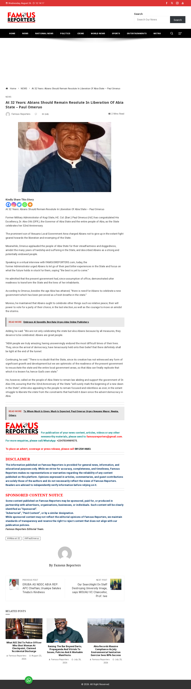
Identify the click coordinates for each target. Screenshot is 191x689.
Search (138, 13)
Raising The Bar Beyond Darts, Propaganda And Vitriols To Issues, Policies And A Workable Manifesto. (65, 651)
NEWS (8, 97)
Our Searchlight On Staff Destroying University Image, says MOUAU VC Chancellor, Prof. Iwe (89, 588)
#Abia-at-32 (14, 538)
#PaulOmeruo (32, 538)
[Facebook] (8, 204)
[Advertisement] (89, 62)
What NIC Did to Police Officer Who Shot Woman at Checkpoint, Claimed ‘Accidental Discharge (24, 647)
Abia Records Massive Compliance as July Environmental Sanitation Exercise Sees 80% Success (106, 651)
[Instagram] (13, 204)
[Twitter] (19, 204)
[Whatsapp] (24, 204)
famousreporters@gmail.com (104, 436)
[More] (30, 204)
